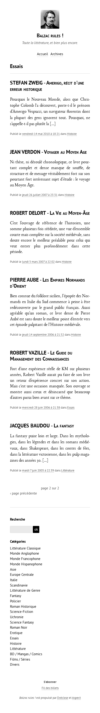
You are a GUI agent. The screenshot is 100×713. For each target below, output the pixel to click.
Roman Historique (23, 606)
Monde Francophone (25, 558)
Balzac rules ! (50, 36)
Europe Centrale (22, 574)
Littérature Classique (25, 548)
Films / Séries (20, 659)
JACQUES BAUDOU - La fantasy (42, 426)
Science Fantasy (22, 622)
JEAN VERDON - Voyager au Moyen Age (48, 152)
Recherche (17, 520)
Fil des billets (50, 688)
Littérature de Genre (25, 590)
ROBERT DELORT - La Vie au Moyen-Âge (50, 213)
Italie (13, 580)
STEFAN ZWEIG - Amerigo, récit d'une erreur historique (47, 86)
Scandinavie (19, 585)
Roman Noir (18, 627)
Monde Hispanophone (26, 564)
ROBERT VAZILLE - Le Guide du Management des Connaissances (41, 356)
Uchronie (16, 617)
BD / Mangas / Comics (26, 654)
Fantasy (15, 596)
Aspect (76, 697)
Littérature (67, 470)
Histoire (72, 134)
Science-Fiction (21, 611)
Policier (15, 601)
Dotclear (62, 697)
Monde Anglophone (24, 553)
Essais (70, 407)
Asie (13, 569)
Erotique (16, 633)
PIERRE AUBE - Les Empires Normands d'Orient (47, 283)
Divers (14, 664)
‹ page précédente (23, 493)
